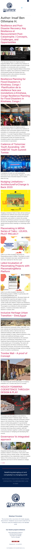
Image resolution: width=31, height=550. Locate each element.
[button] (22, 8)
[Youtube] (18, 541)
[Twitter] (15, 541)
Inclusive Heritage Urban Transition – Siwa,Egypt (14, 314)
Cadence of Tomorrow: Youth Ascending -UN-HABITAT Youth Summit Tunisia (13, 148)
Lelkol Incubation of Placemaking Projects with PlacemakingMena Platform (15, 267)
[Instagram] (17, 541)
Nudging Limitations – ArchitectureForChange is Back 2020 (15, 184)
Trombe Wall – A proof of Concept (14, 354)
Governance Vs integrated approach (15, 438)
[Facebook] (12, 541)
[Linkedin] (14, 541)
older (3, 463)
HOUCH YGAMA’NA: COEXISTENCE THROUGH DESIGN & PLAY (15, 389)
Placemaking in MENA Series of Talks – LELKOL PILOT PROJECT (14, 231)
